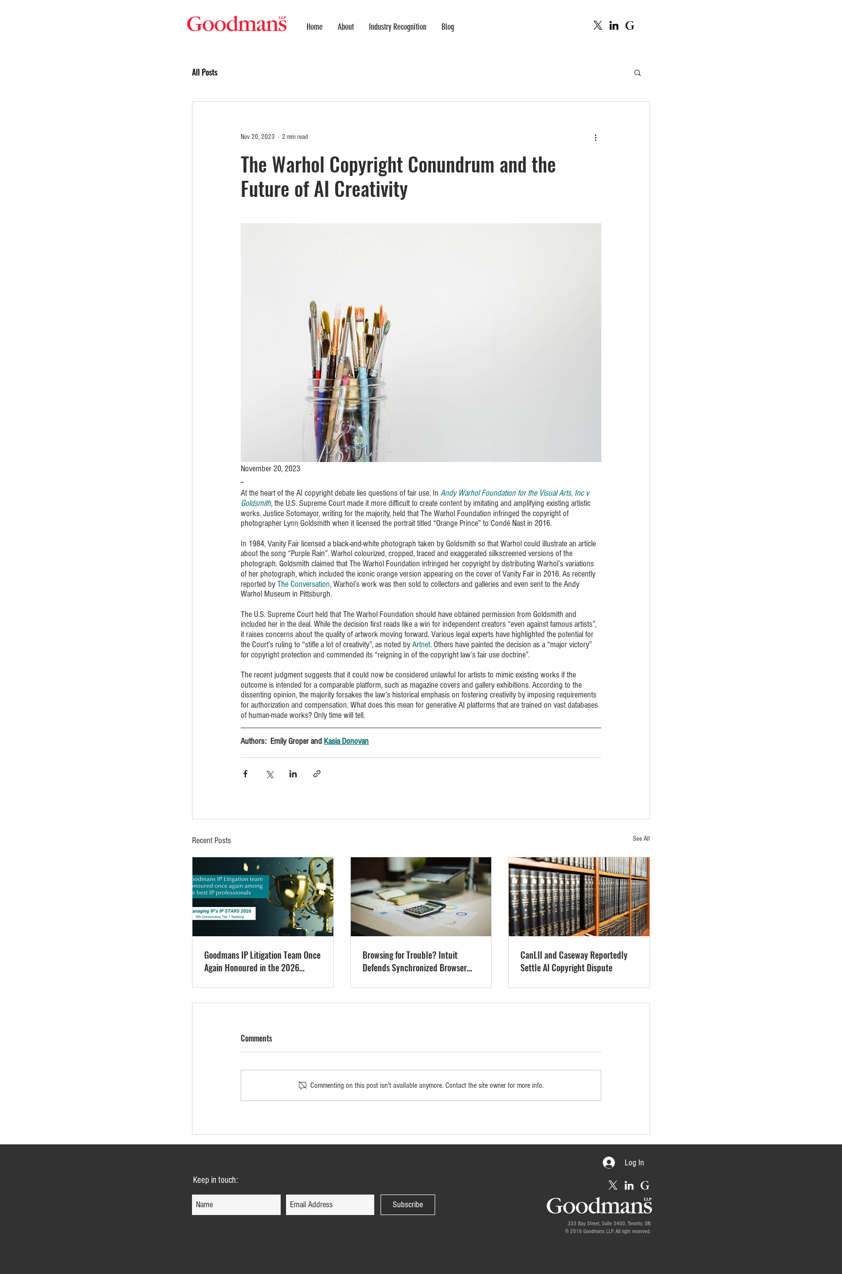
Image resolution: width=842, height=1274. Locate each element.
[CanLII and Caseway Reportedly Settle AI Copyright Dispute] (579, 896)
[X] (598, 25)
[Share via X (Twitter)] (269, 773)
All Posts (204, 72)
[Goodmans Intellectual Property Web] (630, 25)
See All (641, 839)
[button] (637, 72)
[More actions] (595, 137)
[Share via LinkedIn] (293, 773)
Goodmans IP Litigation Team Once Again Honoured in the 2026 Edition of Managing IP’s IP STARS (262, 961)
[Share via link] (317, 773)
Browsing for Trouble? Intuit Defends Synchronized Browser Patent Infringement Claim (415, 961)
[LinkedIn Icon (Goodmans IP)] (614, 25)
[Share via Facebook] (245, 773)
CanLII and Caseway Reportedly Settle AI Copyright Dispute (574, 961)
